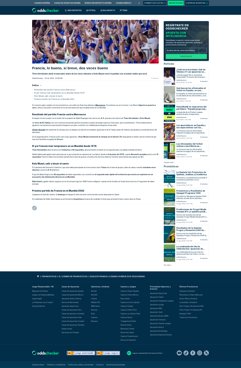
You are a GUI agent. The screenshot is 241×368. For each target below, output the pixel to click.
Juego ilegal (37, 299)
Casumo (94, 317)
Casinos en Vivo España (129, 302)
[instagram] (199, 353)
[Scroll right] (139, 3)
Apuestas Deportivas (70, 306)
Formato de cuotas (154, 3)
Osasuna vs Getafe (187, 291)
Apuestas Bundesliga (158, 331)
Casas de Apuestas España (73, 291)
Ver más (167, 265)
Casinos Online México (129, 295)
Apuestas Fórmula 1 (158, 320)
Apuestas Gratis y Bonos (71, 299)
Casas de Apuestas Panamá (73, 325)
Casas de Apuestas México (72, 295)
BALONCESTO (109, 10)
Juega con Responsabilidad (43, 295)
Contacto (100, 365)
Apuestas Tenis (156, 312)
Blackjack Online (127, 329)
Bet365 (94, 295)
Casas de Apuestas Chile (72, 317)
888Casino (95, 306)
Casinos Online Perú (128, 310)
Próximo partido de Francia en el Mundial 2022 (54, 99)
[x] (206, 353)
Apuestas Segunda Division (161, 335)
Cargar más (168, 162)
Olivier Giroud (38, 130)
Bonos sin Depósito (128, 340)
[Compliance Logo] (81, 353)
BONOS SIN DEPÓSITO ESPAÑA (98, 3)
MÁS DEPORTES (75, 10)
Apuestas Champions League (162, 301)
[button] (197, 3)
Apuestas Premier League (160, 323)
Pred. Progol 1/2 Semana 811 (190, 310)
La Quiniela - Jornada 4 (188, 302)
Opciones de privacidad (115, 365)
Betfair (94, 291)
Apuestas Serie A (157, 327)
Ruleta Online (126, 325)
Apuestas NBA (156, 308)
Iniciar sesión (176, 3)
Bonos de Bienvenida (70, 302)
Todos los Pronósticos (188, 317)
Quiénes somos (38, 365)
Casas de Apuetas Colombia (73, 314)
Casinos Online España (129, 291)
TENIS (124, 10)
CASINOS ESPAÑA (42, 3)
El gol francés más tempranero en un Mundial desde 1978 (59, 93)
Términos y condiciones (56, 365)
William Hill (95, 302)
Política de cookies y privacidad (80, 365)
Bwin (93, 314)
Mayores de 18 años (40, 291)
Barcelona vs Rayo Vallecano (191, 295)
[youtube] (179, 353)
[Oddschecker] (45, 353)
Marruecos (100, 105)
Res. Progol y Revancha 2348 (191, 306)
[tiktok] (186, 353)
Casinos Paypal (126, 306)
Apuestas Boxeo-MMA (159, 316)
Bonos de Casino (127, 332)
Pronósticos (171, 166)
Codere (94, 299)
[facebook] (192, 353)
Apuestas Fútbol (157, 297)
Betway (94, 310)
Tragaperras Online (128, 321)
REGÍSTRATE (186, 56)
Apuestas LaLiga (157, 305)
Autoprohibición (38, 306)
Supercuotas (67, 329)
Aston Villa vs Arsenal (188, 299)
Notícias (169, 63)
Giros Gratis (125, 299)
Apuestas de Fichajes (70, 332)
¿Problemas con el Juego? (42, 302)
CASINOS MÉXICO (123, 3)
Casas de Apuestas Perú (71, 310)
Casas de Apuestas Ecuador (73, 321)
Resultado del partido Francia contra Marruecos (54, 90)
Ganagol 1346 (185, 314)
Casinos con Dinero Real (130, 314)
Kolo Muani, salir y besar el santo (48, 96)
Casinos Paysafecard (129, 336)
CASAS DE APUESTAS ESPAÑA (67, 3)
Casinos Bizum (126, 317)
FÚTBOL (92, 10)
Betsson (94, 321)
